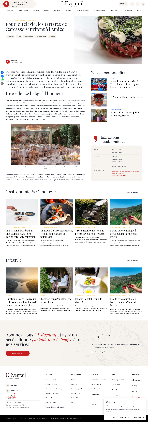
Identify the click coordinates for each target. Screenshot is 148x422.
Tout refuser (110, 417)
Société (36, 10)
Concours (136, 397)
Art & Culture (23, 10)
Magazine (57, 10)
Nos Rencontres (99, 10)
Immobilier (114, 10)
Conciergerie (127, 10)
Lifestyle (10, 10)
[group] (132, 4)
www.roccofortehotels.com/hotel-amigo (125, 171)
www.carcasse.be (118, 173)
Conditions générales (57, 418)
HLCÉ (139, 10)
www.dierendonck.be (119, 175)
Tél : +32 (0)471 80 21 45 (14, 403)
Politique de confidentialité (38, 418)
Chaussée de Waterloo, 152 (15, 405)
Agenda (68, 10)
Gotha (46, 10)
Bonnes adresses (83, 10)
